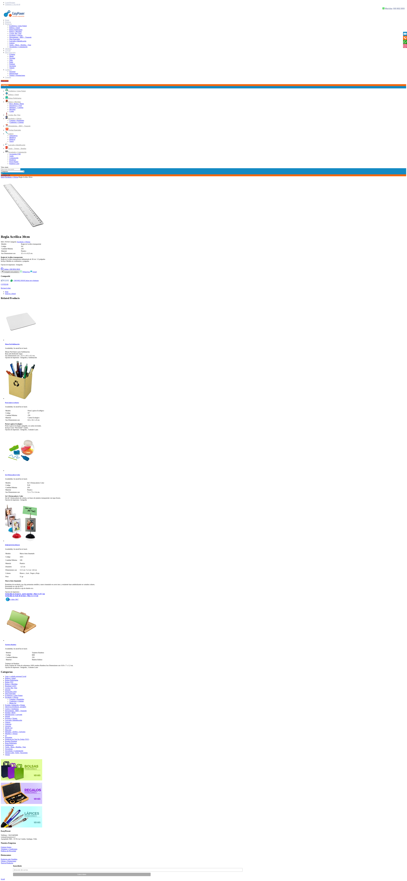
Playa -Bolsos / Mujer (16, 104)
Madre (11, 56)
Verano (7, 755)
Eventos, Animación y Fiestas (15, 705)
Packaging (8, 737)
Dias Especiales (14, 39)
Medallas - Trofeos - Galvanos (15, 732)
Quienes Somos (6, 847)
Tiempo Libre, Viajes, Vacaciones (16, 753)
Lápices (12, 43)
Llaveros (8, 726)
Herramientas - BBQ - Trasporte (16, 711)
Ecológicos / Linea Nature (18, 26)
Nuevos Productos (7, 863)
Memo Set (12, 703)
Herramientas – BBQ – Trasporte (20, 37)
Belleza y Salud (14, 28)
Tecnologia (9, 749)
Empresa (8, 22)
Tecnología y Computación (18, 47)
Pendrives (12, 160)
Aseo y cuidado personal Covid (15, 676)
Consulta (8, 77)
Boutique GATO (10, 686)
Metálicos (12, 137)
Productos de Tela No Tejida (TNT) (17, 739)
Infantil (7, 716)
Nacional (12, 71)
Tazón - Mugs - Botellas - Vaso (15, 747)
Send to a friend (10, 294)
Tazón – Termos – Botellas (17, 148)
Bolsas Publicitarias (15, 30)
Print (6, 292)
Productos (8, 24)
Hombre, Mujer (10, 713)
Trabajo (11, 68)
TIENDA (8, 49)
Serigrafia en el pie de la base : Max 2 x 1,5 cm (21, 596)
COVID (8, 51)
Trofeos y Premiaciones (17, 75)
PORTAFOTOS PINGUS (12, 545)
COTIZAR (4, 284)
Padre (11, 62)
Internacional (13, 73)
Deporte (7, 690)
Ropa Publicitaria (11, 743)
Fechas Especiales (15, 130)
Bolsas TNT (9, 682)
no (6, 735)
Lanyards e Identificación (17, 41)
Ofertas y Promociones (8, 861)
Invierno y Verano (11, 718)
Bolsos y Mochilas (15, 31)
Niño (11, 60)
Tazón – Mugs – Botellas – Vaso (20, 45)
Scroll (3, 879)
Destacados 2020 (11, 692)
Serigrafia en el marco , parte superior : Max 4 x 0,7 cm (25, 594)
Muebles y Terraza (11, 734)
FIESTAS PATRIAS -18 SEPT (15, 707)
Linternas (8, 724)
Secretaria (12, 66)
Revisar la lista (6, 288)
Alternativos (13, 136)
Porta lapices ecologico (12, 402)
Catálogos (8, 70)
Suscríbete (17, 866)
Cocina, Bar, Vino (15, 33)
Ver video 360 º (13, 599)
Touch (11, 141)
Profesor (12, 64)
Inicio (3, 177)
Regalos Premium (11, 741)
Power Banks (13, 162)
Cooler (11, 111)
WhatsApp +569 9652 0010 (395, 8)
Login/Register (10, 2)
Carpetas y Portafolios (16, 120)
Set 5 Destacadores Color (12, 475)
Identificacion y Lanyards (13, 714)
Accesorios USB (15, 154)
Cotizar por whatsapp (31, 280)
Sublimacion (9, 745)
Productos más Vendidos (9, 859)
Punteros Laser (14, 163)
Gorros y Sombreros (12, 709)
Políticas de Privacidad (8, 851)
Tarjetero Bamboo (10, 644)
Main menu (4, 81)
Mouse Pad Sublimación (12, 344)
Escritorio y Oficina (15, 35)
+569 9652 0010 (18, 280)
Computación (13, 158)
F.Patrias (12, 54)
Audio (11, 156)
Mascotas (8, 730)
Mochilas (12, 109)
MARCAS (8, 728)
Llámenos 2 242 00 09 (12, 4)
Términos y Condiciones (9, 849)
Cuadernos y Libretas (16, 122)
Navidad (12, 58)
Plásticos (12, 139)
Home (7, 20)
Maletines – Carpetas (16, 107)
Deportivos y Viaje (15, 106)
